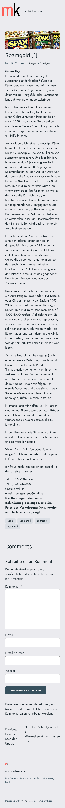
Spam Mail (25, 520)
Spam (10, 520)
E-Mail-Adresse (14, 652)
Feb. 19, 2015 (12, 63)
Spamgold (42, 520)
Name (9, 635)
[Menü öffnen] (61, 11)
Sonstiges (45, 63)
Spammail (12, 526)
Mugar (32, 63)
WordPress (26, 801)
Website (10, 670)
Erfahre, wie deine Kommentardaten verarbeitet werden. (31, 711)
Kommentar (13, 586)
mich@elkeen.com (33, 11)
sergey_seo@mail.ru (29, 493)
